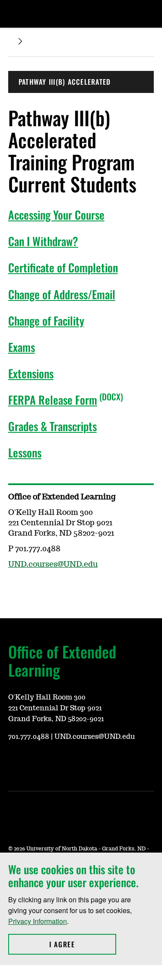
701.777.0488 (28, 736)
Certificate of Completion (63, 267)
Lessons (24, 452)
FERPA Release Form (52, 399)
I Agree (82, 944)
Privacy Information (37, 921)
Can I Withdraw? (43, 241)
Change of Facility (46, 320)
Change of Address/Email (61, 294)
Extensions (31, 373)
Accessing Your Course (56, 214)
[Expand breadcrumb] (20, 41)
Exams (21, 347)
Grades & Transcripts (52, 426)
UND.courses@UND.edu (53, 565)
